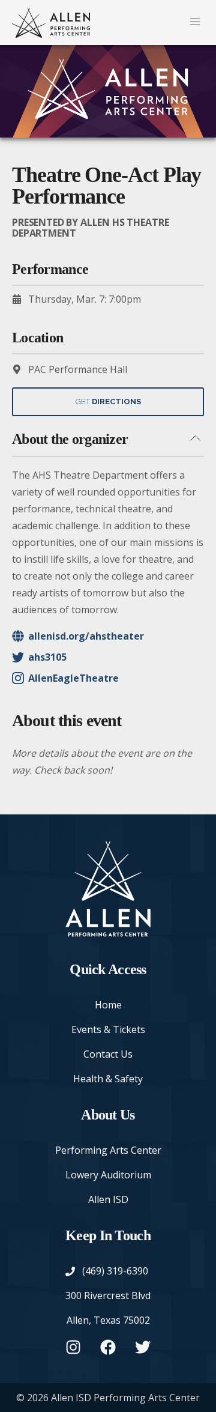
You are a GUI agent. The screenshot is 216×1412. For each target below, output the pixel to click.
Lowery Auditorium (108, 1174)
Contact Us (108, 1054)
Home (108, 1004)
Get (108, 401)
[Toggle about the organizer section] (195, 439)
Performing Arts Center (108, 1150)
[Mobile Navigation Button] (195, 22)
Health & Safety (108, 1078)
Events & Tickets (108, 1029)
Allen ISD (108, 1199)
